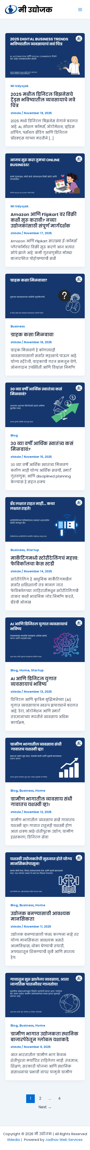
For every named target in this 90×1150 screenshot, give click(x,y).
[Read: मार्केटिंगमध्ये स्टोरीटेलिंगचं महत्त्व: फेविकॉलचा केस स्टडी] (44, 519)
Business (18, 326)
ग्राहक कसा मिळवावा (32, 335)
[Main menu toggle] (80, 10)
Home (24, 670)
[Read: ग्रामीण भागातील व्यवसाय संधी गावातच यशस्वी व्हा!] (44, 759)
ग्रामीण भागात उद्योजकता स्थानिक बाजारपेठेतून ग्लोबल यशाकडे (44, 1037)
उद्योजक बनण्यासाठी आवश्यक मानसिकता (40, 916)
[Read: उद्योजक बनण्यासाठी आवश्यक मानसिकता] (44, 874)
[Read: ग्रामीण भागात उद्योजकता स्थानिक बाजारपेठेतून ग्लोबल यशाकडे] (44, 994)
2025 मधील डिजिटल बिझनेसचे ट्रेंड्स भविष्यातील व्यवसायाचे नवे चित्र (43, 100)
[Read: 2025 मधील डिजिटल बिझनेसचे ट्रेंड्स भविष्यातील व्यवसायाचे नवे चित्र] (44, 55)
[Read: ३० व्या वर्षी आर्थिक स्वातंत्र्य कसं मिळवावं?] (44, 404)
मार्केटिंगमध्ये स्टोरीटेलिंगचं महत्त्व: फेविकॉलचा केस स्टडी (44, 561)
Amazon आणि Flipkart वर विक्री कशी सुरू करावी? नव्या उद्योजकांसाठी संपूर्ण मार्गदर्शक (44, 220)
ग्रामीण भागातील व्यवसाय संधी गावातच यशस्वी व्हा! (41, 802)
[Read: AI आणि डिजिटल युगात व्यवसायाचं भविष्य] (44, 639)
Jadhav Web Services (64, 1139)
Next (45, 1106)
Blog (14, 435)
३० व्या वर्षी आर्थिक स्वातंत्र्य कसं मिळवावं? (42, 446)
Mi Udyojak (20, 86)
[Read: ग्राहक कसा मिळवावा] (44, 295)
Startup (32, 550)
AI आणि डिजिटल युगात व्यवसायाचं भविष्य (34, 681)
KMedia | (15, 1139)
